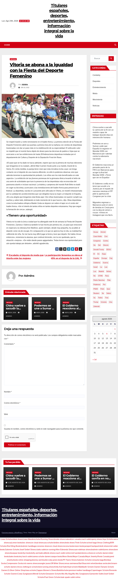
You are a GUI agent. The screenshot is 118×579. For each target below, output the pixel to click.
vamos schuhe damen (41, 556)
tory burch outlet (25, 556)
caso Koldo (97, 236)
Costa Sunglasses (24, 574)
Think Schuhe (80, 543)
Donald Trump (98, 249)
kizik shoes (104, 546)
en (98, 254)
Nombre (8, 392)
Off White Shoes (57, 563)
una (110, 302)
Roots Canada (103, 556)
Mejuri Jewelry (91, 556)
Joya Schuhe (107, 539)
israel (95, 267)
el (94, 254)
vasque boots (56, 556)
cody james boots (55, 560)
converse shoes (43, 546)
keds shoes (69, 543)
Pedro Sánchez (99, 280)
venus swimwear (71, 563)
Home (7, 45)
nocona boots (68, 546)
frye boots (27, 553)
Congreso (97, 241)
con (106, 236)
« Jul (95, 360)
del (99, 245)
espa (104, 254)
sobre (108, 293)
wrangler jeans (44, 563)
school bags (92, 543)
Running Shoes (47, 539)
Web (6, 414)
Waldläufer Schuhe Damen (89, 567)
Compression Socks (15, 563)
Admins (25, 84)
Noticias (13, 59)
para (107, 276)
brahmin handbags (28, 546)
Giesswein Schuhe (53, 574)
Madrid (101, 271)
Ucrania (103, 302)
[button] (115, 45)
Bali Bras (82, 563)
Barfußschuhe (62, 570)
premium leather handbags (80, 570)
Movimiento (97, 100)
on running (50, 550)
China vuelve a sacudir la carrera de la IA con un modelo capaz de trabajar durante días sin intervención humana (103, 132)
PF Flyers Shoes (70, 560)
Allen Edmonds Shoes (65, 550)
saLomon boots (15, 543)
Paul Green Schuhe (52, 577)
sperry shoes (96, 539)
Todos (100, 298)
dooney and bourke (40, 560)
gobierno (96, 263)
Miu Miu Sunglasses (80, 574)
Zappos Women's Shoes (46, 570)
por (104, 284)
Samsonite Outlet (96, 574)
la (101, 267)
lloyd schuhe (72, 567)
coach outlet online (63, 553)
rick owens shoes (31, 563)
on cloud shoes (37, 543)
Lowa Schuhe (6, 539)
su (94, 298)
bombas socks (102, 563)
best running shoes (46, 567)
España (96, 258)
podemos (96, 284)
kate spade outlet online (70, 577)
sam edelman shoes (82, 550)
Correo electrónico (12, 403)
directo (105, 245)
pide (109, 280)
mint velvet (91, 563)
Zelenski (96, 306)
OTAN (100, 276)
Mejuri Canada (79, 556)
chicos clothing (23, 567)
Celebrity (96, 75)
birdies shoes (59, 543)
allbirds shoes (49, 553)
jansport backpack (91, 546)
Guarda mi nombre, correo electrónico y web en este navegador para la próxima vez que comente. (44, 429)
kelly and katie (37, 553)
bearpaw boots (16, 553)
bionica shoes (87, 553)
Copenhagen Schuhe (100, 570)
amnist (103, 232)
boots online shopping (22, 560)
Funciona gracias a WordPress (12, 533)
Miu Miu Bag (67, 574)
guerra (105, 263)
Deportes (96, 81)
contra (105, 241)
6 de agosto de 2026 (16, 482)
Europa (104, 258)
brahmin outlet (97, 550)
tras (106, 298)
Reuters (96, 293)
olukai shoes (17, 539)
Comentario (9, 344)
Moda (95, 93)
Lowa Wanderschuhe (31, 539)
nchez (108, 271)
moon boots (79, 546)
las (106, 267)
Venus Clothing (103, 543)
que (108, 289)
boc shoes (26, 543)
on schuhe (33, 567)
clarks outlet (41, 550)
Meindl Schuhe (39, 574)
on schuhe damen (101, 553)
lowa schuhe (31, 570)
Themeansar (42, 533)
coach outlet (86, 539)
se (103, 293)
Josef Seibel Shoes (28, 550)
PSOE (95, 289)
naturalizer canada (73, 539)
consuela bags (98, 560)
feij (111, 258)
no (94, 276)
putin (102, 289)
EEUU (108, 249)
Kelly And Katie (60, 567)
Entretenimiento (99, 87)
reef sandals (76, 553)
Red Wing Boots (13, 546)
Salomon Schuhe (12, 550)
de (94, 245)
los (94, 271)
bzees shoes (108, 550)
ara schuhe (48, 543)
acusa (95, 232)
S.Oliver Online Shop (16, 570)
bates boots (14, 556)
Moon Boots (67, 556)
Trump (95, 302)
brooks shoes (59, 539)
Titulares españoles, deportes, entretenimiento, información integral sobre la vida (59, 20)
